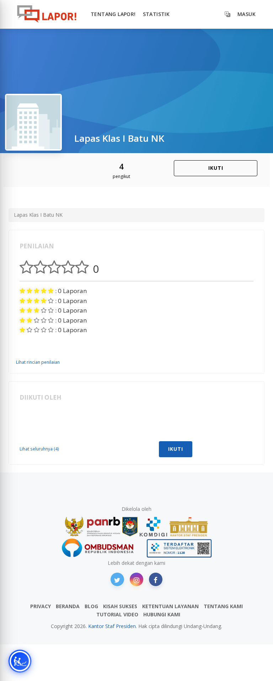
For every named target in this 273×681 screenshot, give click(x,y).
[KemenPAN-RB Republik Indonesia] (92, 526)
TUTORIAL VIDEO (117, 614)
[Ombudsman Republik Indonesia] (102, 548)
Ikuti (215, 167)
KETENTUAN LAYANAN (170, 606)
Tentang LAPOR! (113, 14)
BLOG (91, 606)
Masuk (246, 14)
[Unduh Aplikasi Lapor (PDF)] (179, 548)
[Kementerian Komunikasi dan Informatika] (153, 526)
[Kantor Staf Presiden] (188, 526)
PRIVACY (40, 606)
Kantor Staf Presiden (112, 626)
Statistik (156, 14)
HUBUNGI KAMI (161, 614)
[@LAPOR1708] (117, 579)
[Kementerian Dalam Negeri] (130, 526)
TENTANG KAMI (223, 606)
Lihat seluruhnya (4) (39, 449)
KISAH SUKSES (120, 606)
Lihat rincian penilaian (38, 362)
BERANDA (68, 606)
